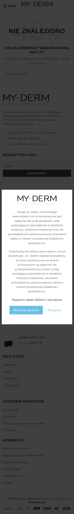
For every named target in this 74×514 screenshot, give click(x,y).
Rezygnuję (54, 310)
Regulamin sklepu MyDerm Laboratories (37, 299)
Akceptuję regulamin (26, 310)
